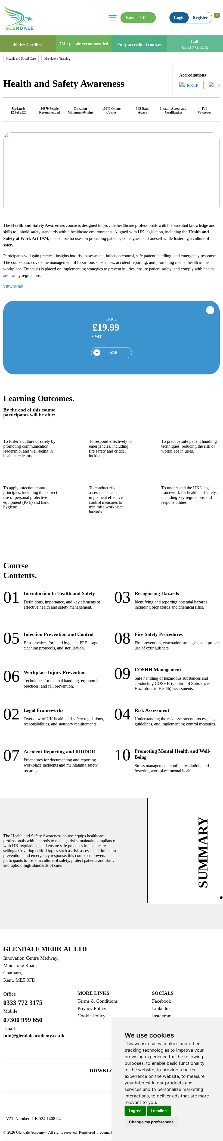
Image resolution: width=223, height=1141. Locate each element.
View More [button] (13, 287)
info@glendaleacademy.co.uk (33, 1032)
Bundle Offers (138, 17)
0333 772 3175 (195, 47)
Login (179, 17)
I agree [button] (135, 1110)
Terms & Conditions (98, 1001)
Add (113, 353)
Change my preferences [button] (151, 1121)
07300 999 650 (22, 1015)
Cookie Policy (92, 1015)
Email (9, 1028)
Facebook (161, 1001)
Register (200, 17)
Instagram (162, 1015)
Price (111, 319)
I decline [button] (159, 1110)
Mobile (10, 1011)
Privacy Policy (92, 1008)
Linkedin (161, 1008)
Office (9, 994)
